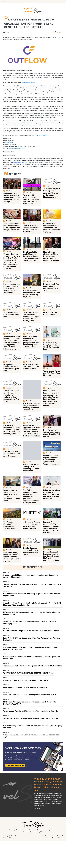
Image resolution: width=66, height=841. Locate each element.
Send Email (10, 142)
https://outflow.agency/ (28, 82)
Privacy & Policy (56, 838)
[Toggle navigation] (4, 1)
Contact (52, 836)
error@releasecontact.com (20, 162)
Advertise (44, 836)
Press (37, 836)
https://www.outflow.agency (16, 148)
